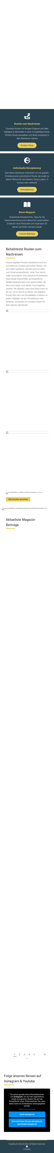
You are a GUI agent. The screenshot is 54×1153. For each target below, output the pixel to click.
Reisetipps (12, 798)
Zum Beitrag (16, 592)
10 (44, 1054)
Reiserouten (13, 538)
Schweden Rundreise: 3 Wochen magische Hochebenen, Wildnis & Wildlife (26, 756)
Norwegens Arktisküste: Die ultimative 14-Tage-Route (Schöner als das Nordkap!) (24, 694)
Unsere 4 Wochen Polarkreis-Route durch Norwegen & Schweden (24, 1016)
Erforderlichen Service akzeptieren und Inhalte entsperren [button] (27, 1122)
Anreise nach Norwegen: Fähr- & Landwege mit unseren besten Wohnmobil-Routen (26, 822)
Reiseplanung (13, 534)
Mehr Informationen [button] (27, 1109)
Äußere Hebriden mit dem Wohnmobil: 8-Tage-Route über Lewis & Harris (25, 631)
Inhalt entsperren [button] (27, 1114)
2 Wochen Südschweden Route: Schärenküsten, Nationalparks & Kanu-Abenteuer (26, 954)
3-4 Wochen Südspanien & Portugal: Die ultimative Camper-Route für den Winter (26, 566)
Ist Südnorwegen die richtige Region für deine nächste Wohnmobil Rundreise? (24, 888)
